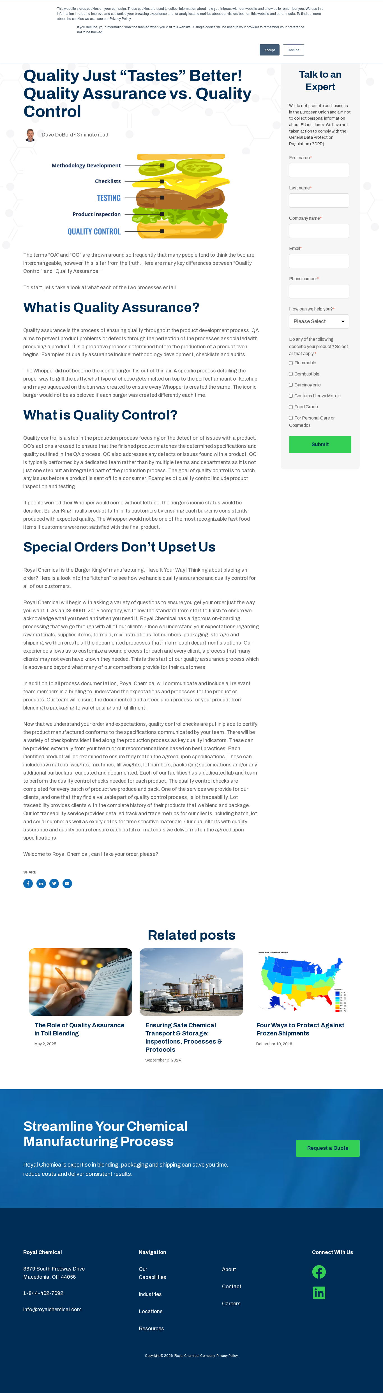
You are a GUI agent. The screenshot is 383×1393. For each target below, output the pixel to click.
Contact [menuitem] (231, 1286)
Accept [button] (269, 49)
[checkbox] (319, 394)
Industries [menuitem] (150, 1294)
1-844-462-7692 (43, 1293)
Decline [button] (293, 49)
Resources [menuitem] (151, 1328)
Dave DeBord (57, 135)
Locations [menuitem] (151, 1311)
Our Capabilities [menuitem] (152, 1273)
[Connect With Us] (319, 1277)
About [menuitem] (229, 1269)
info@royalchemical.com (52, 1309)
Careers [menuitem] (231, 1303)
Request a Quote (328, 1148)
